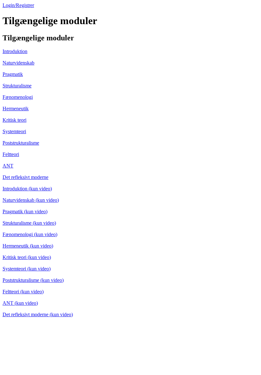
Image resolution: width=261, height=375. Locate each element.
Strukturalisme (17, 85)
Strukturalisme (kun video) (29, 223)
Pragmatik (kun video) (25, 211)
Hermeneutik (16, 108)
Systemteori (14, 131)
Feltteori (11, 154)
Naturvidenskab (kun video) (31, 200)
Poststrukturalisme (21, 143)
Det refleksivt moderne (25, 177)
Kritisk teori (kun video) (27, 257)
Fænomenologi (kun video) (30, 234)
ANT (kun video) (20, 303)
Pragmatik (13, 74)
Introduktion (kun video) (27, 188)
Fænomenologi (18, 97)
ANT (8, 165)
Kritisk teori (14, 120)
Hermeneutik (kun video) (28, 246)
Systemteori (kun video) (27, 268)
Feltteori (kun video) (23, 291)
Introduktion (15, 51)
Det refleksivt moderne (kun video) (38, 314)
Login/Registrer (18, 5)
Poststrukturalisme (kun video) (33, 280)
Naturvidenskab (18, 62)
